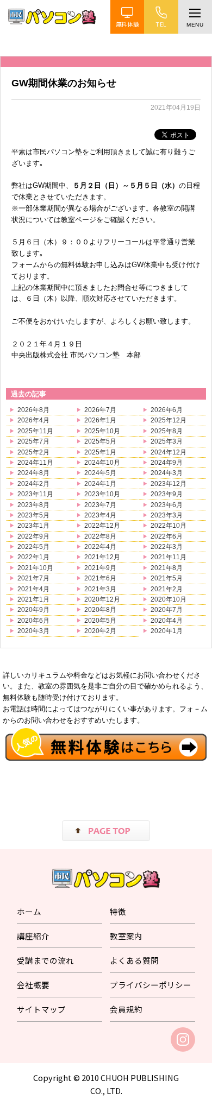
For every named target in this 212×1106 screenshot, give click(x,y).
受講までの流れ (45, 960)
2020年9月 (33, 610)
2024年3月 (167, 473)
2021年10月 (35, 568)
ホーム (29, 911)
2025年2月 (33, 452)
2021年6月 (100, 578)
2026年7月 (100, 410)
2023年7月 (100, 505)
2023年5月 (33, 515)
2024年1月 (100, 484)
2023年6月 (167, 505)
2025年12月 (168, 420)
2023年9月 (167, 494)
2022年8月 (100, 536)
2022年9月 (33, 536)
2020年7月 (167, 610)
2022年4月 (100, 547)
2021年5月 (167, 578)
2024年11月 (35, 462)
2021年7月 (33, 578)
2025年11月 (35, 431)
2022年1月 (33, 557)
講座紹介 (33, 935)
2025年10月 (102, 431)
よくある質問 (134, 960)
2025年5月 (100, 441)
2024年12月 (168, 452)
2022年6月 (167, 536)
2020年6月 (33, 620)
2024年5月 (100, 473)
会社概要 (33, 984)
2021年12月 (102, 557)
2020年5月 (100, 620)
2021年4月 (33, 589)
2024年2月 (33, 484)
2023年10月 (102, 494)
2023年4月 (100, 515)
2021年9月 (100, 568)
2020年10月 (168, 599)
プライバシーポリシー (150, 984)
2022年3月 (167, 547)
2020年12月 (102, 599)
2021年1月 (33, 599)
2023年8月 (33, 505)
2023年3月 (167, 515)
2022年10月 (168, 525)
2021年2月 (167, 589)
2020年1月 (167, 631)
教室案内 (126, 935)
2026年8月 (33, 410)
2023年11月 (35, 494)
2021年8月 (167, 568)
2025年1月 (100, 452)
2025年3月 (167, 441)
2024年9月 (167, 462)
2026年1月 (100, 420)
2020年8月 (100, 610)
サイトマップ (41, 1009)
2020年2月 (100, 631)
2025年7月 (33, 441)
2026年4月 (33, 420)
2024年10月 (102, 462)
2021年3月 (100, 589)
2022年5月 (33, 547)
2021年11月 (168, 557)
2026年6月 (167, 410)
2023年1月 (33, 525)
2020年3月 (33, 631)
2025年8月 (167, 431)
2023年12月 (168, 484)
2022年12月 (102, 525)
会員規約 (126, 1009)
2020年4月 (167, 620)
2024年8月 (33, 473)
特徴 (118, 911)
